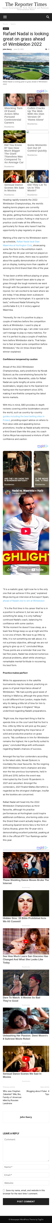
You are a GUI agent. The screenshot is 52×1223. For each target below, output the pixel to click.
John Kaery (7, 49)
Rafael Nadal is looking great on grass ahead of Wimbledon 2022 (26, 39)
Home (5, 24)
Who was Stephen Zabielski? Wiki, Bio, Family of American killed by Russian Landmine (12, 1097)
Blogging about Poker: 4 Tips (38, 1093)
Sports (13, 24)
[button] (5, 17)
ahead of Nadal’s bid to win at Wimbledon (24, 600)
